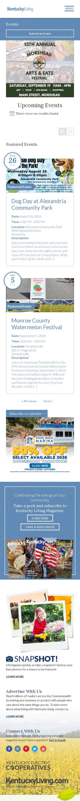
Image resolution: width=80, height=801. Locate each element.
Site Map (49, 786)
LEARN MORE (15, 716)
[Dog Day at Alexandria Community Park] (40, 176)
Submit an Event (40, 33)
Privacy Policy (23, 786)
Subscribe (40, 518)
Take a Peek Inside (40, 527)
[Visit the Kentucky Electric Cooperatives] (28, 765)
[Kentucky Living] (20, 9)
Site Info (37, 786)
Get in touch (57, 740)
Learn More (15, 676)
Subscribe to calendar (25, 414)
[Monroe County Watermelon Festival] (40, 295)
